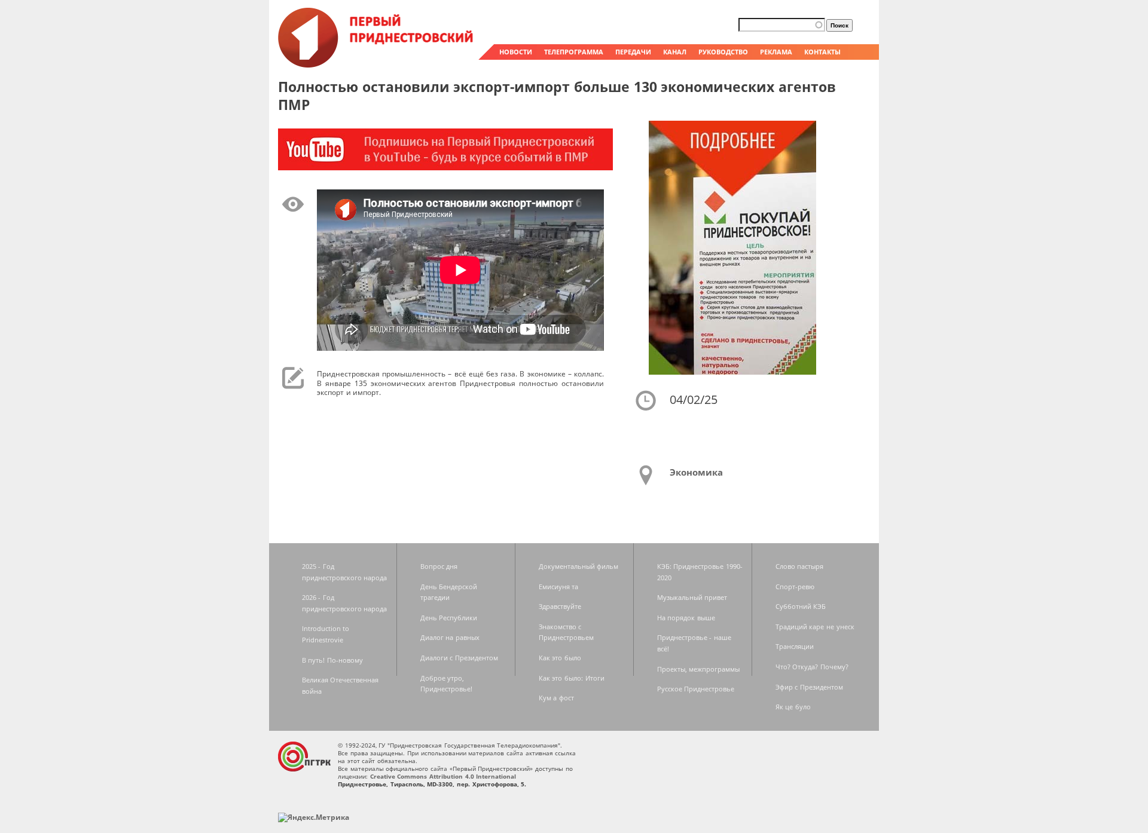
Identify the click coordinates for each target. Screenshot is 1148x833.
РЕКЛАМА (776, 51)
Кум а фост (556, 697)
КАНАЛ (674, 51)
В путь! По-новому (332, 660)
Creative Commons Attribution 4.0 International (443, 776)
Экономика (696, 472)
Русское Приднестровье (696, 688)
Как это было (560, 657)
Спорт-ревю (794, 586)
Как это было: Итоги (571, 677)
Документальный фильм (579, 566)
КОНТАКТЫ (822, 51)
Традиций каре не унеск (814, 626)
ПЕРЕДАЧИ (633, 51)
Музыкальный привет (692, 597)
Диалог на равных (450, 637)
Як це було (793, 706)
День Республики (449, 617)
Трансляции (794, 646)
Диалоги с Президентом (459, 657)
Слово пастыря (799, 566)
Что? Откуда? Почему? (811, 666)
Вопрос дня (439, 566)
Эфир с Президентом (809, 686)
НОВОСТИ (515, 51)
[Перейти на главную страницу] (376, 64)
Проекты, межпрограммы (698, 668)
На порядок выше (686, 617)
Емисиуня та (559, 586)
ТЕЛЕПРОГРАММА (573, 51)
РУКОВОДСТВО (723, 51)
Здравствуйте (560, 606)
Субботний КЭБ (800, 606)
